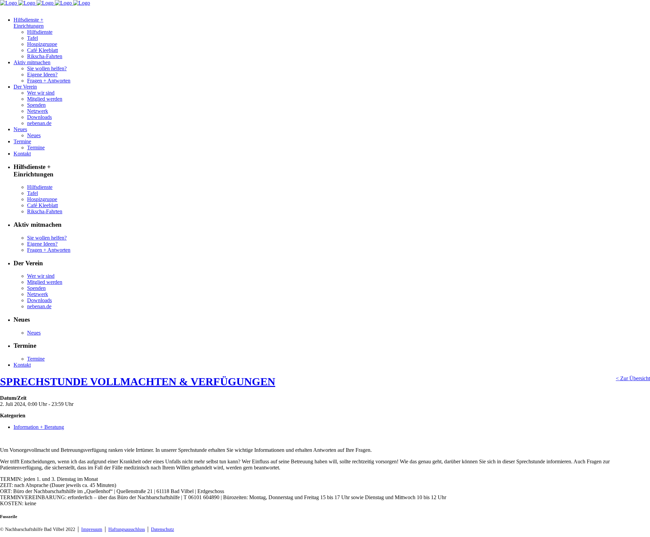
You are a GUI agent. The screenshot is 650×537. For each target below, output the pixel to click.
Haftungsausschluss (126, 529)
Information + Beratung (39, 427)
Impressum (91, 529)
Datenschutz (162, 529)
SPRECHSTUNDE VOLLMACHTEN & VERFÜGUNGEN (137, 381)
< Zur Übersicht (633, 378)
